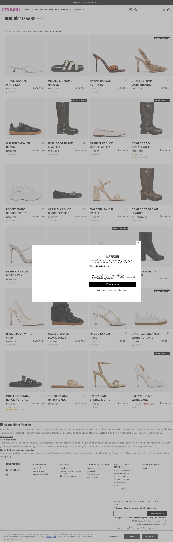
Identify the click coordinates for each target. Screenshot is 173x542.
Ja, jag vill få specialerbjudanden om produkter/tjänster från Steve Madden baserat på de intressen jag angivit (113, 277)
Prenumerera (112, 284)
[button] (138, 243)
